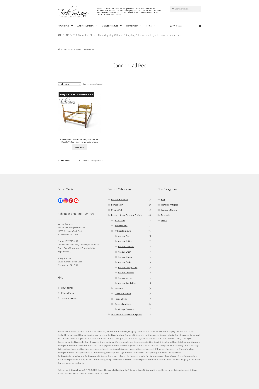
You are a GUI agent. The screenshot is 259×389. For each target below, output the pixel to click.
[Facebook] (60, 200)
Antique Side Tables (127, 283)
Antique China (121, 225)
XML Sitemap (67, 287)
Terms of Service (68, 298)
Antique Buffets (125, 241)
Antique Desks (124, 262)
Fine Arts (119, 288)
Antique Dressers (126, 272)
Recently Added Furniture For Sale (126, 215)
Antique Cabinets (126, 246)
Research (165, 215)
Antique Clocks (125, 257)
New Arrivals (63, 25)
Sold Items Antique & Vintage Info (126, 314)
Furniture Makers (169, 209)
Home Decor (132, 25)
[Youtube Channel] (76, 200)
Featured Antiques (169, 204)
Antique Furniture (85, 25)
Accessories (120, 220)
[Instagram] (65, 200)
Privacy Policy (67, 293)
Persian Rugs (121, 298)
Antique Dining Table (127, 267)
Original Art (116, 209)
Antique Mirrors (125, 278)
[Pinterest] (71, 200)
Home (149, 25)
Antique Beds (124, 236)
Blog (163, 199)
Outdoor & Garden (123, 293)
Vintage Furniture (110, 25)
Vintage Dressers (126, 309)
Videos (164, 220)
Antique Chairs (125, 251)
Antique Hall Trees (119, 199)
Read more (79, 147)
